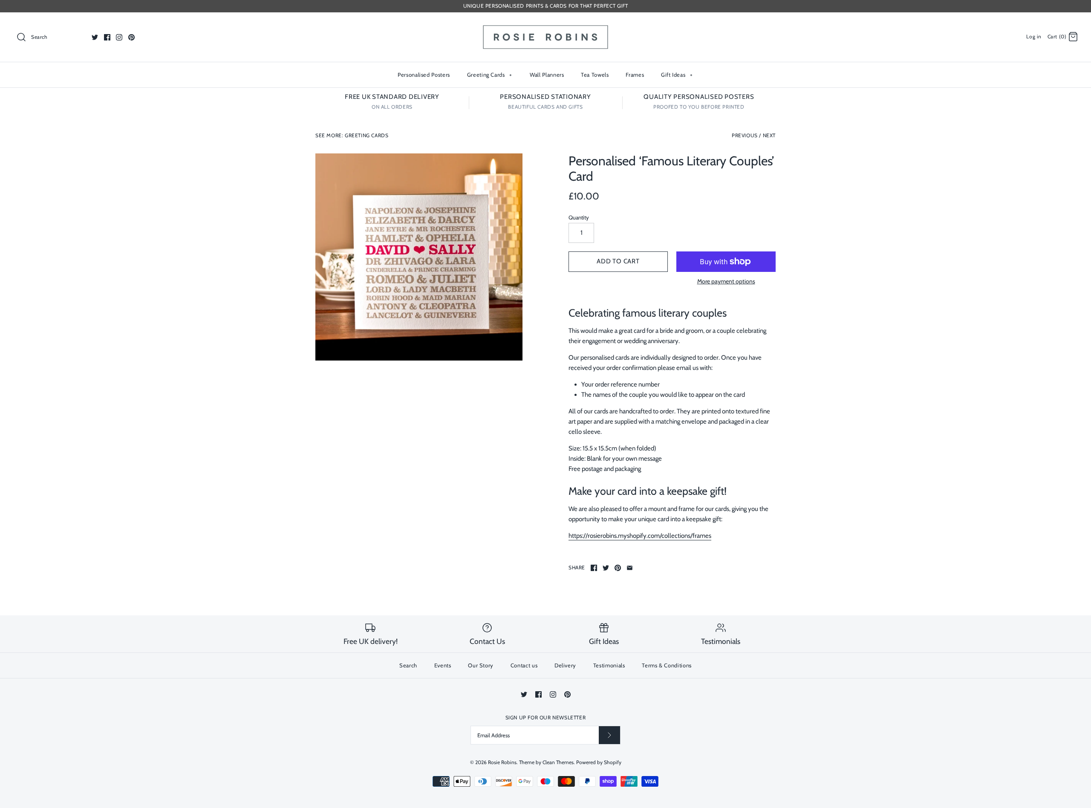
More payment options (726, 281)
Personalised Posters (424, 74)
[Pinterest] (131, 37)
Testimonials (609, 665)
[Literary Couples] (418, 257)
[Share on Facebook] (594, 568)
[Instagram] (119, 37)
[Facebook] (107, 37)
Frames (635, 74)
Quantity (579, 217)
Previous (745, 135)
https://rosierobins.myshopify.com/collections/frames (640, 536)
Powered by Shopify (598, 762)
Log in (1034, 36)
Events (442, 665)
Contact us (524, 665)
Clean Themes (558, 762)
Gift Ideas (677, 74)
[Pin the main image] (618, 568)
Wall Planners (547, 74)
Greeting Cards (489, 74)
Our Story (481, 665)
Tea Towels (595, 74)
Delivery (565, 665)
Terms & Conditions (667, 665)
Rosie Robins (502, 762)
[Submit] (609, 735)
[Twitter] (95, 37)
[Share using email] (629, 568)
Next (769, 135)
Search (408, 665)
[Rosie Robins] (545, 26)
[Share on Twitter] (606, 568)
